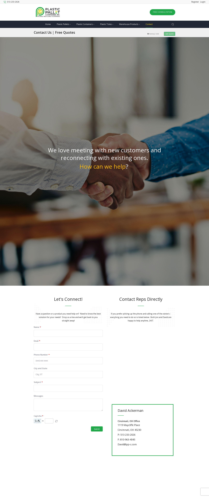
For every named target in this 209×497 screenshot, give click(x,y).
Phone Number (41, 354)
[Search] (172, 24)
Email (36, 341)
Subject (37, 382)
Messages (38, 396)
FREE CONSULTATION (162, 12)
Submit (97, 429)
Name (36, 327)
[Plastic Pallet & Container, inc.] (48, 12)
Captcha (37, 416)
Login (202, 1)
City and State (40, 368)
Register (195, 1)
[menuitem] (51, 24)
